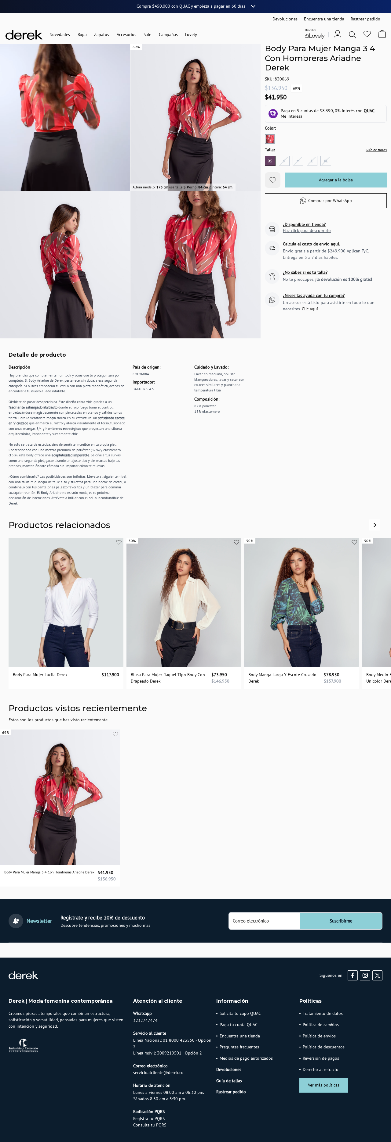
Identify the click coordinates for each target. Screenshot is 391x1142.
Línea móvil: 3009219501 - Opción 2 (167, 1053)
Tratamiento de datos (323, 1013)
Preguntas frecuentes (239, 1047)
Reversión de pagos (321, 1058)
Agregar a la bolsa (336, 180)
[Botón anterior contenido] (374, 524)
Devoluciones (228, 1069)
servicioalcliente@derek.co (158, 1072)
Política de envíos (319, 1036)
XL (326, 161)
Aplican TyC (357, 251)
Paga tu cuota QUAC (239, 1024)
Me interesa (291, 116)
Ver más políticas (323, 1085)
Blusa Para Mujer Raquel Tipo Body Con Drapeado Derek (168, 678)
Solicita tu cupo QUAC (240, 1013)
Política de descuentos (324, 1047)
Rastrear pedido (231, 1091)
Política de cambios (321, 1024)
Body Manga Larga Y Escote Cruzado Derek (282, 678)
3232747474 (145, 1020)
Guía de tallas (376, 150)
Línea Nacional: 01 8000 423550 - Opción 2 (172, 1043)
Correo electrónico (251, 921)
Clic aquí (310, 309)
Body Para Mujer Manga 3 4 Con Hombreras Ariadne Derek (49, 872)
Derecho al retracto (320, 1069)
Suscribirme (341, 921)
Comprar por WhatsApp (330, 200)
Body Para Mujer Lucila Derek (40, 675)
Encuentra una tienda (240, 1036)
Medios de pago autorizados (246, 1058)
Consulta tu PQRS (149, 1125)
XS (270, 161)
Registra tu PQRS (149, 1118)
